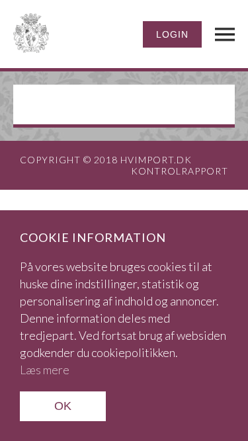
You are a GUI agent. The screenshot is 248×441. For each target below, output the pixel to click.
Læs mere (44, 369)
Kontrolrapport (179, 171)
